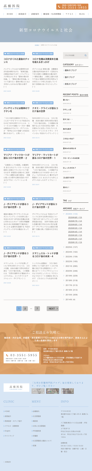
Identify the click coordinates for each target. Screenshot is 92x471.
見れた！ (66, 187)
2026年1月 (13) (75, 242)
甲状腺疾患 (37, 431)
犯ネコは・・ (68, 119)
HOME (37, 45)
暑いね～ (66, 100)
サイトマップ (9, 436)
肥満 (34, 445)
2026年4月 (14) (75, 232)
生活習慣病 (37, 416)
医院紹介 (8, 416)
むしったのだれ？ (69, 168)
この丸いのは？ (69, 138)
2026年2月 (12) (75, 239)
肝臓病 (35, 436)
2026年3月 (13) (75, 235)
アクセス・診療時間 (12, 426)
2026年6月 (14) (75, 224)
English (7, 431)
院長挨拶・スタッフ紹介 (13, 421)
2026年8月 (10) (75, 217)
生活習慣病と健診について (42, 441)
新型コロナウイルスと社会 (15, 53)
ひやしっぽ (67, 109)
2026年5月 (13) (75, 228)
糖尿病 (35, 421)
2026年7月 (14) (75, 221)
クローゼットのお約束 (71, 158)
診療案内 (36, 411)
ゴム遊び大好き (69, 177)
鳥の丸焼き (67, 129)
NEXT (52, 309)
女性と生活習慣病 (39, 426)
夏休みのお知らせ (69, 148)
